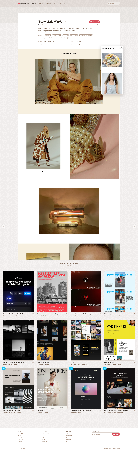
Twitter (68, 433)
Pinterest (68, 439)
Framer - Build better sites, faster (13, 314)
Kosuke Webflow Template (11, 410)
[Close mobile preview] (121, 48)
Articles (20, 441)
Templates (20, 437)
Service (119, 364)
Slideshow (70, 38)
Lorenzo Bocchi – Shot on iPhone (13, 362)
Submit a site (45, 433)
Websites (20, 433)
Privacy (114, 448)
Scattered (59, 38)
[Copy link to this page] (65, 21)
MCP (43, 439)
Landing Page (107, 315)
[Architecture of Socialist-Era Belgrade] (52, 291)
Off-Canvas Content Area (85, 35)
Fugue (46, 44)
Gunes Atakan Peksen (44, 362)
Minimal (79, 41)
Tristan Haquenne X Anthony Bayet (81, 314)
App (71, 364)
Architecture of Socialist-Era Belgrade (49, 314)
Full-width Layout (56, 35)
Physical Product (123, 315)
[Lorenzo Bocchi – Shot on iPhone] (18, 340)
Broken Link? (96, 24)
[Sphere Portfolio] (86, 388)
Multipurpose (6, 412)
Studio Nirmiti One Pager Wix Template (116, 410)
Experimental (6, 364)
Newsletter (45, 441)
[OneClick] (52, 388)
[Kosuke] (18, 388)
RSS (67, 441)
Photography (47, 41)
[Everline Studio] (119, 340)
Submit (69, 265)
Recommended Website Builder (10, 315)
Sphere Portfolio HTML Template (81, 410)
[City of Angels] (119, 291)
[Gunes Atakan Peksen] (52, 340)
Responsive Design (50, 38)
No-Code (13, 412)
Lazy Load (66, 35)
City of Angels (108, 314)
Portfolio (54, 41)
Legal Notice (107, 448)
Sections (20, 435)
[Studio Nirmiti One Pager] (119, 388)
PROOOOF (74, 362)
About (118, 448)
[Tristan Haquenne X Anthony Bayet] (86, 291)
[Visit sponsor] (33, 314)
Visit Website (94, 21)
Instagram (69, 435)
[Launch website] (66, 314)
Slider (64, 38)
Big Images (48, 35)
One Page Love (24, 3)
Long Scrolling (74, 35)
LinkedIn (68, 437)
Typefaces (20, 439)
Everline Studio (109, 362)
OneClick (40, 410)
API (43, 437)
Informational (40, 315)
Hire (43, 435)
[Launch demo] (33, 411)
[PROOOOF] (86, 340)
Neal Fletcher (43, 24)
